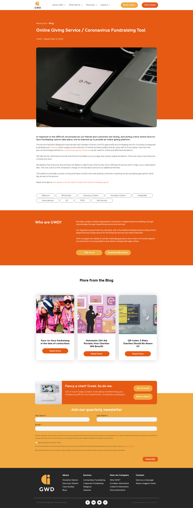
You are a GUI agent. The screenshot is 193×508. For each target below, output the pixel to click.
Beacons (45, 195)
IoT (67, 200)
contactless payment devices (77, 150)
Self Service (102, 200)
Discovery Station (91, 195)
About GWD (57, 5)
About (65, 475)
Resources (90, 5)
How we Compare (119, 475)
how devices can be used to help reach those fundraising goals (80, 182)
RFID (82, 200)
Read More (55, 351)
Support (104, 5)
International (48, 200)
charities (53, 147)
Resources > (42, 23)
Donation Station (118, 195)
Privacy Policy (61, 502)
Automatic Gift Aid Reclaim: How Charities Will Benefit (96, 343)
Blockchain (66, 195)
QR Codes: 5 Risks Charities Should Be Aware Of (138, 343)
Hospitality (142, 195)
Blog (51, 23)
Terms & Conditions (44, 502)
